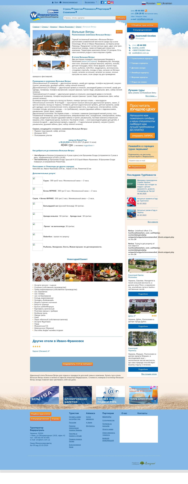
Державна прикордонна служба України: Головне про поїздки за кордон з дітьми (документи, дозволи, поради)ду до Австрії (147, 185)
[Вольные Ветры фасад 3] (58, 65)
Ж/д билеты (90, 426)
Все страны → (151, 96)
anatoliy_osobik (138, 48)
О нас (124, 413)
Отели (78, 27)
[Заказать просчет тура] (142, 122)
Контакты (142, 413)
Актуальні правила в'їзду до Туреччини (147, 200)
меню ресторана (89, 61)
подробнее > (89, 145)
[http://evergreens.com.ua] (143, 462)
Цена (119, 32)
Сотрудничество (108, 420)
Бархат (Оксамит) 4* (41, 351)
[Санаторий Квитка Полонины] (142, 266)
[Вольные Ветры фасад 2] (51, 44)
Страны (45, 27)
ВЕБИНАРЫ (106, 417)
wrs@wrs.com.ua (145, 19)
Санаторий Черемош (132, 349)
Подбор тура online (143, 25)
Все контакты (90, 2)
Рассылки (72, 422)
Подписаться (138, 167)
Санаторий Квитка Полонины (135, 276)
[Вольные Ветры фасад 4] (44, 65)
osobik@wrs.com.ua (140, 53)
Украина (53, 27)
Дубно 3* (132, 316)
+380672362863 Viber (141, 50)
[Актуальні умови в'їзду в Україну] (132, 213)
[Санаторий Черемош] (142, 339)
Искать (121, 18)
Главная (36, 27)
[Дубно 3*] (142, 307)
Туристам (74, 413)
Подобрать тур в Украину (77, 364)
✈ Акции (89, 422)
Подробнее (143, 294)
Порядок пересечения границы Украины (75, 428)
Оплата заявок (107, 429)
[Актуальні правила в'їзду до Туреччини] (132, 202)
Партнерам (108, 413)
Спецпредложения (142, 30)
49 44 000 (139, 45)
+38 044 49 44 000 (41, 438)
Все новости (153, 222)
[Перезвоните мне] (146, 11)
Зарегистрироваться (70, 2)
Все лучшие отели (149, 374)
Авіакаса (90, 413)
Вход (56, 2)
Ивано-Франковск (66, 27)
